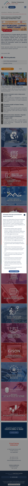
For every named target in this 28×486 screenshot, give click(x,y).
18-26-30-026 (6, 240)
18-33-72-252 (20, 232)
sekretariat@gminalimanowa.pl (12, 234)
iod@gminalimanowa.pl (18, 240)
